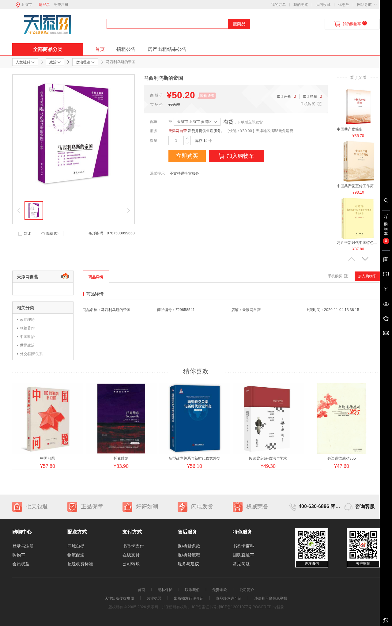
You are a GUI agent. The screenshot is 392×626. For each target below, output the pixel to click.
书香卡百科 (243, 546)
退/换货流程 (189, 554)
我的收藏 (323, 4)
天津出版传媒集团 (119, 598)
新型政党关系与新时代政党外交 (194, 458)
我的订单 (278, 4)
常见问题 (241, 563)
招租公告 (126, 49)
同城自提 (76, 546)
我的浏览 (300, 4)
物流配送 (76, 554)
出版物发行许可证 (188, 598)
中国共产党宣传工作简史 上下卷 (358, 186)
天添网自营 (177, 131)
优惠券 (343, 4)
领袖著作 (27, 328)
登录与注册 (23, 546)
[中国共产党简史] (358, 105)
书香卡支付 (133, 546)
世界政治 (27, 345)
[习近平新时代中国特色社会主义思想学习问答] (358, 218)
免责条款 (219, 590)
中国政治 (27, 337)
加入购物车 (240, 156)
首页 (100, 49)
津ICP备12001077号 (234, 607)
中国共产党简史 (350, 129)
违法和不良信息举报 (270, 598)
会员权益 (20, 563)
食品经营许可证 (229, 598)
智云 (280, 607)
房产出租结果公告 (167, 49)
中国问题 (47, 458)
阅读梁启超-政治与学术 (268, 458)
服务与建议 (188, 563)
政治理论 (27, 319)
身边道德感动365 (341, 458)
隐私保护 (165, 590)
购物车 (18, 554)
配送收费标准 (80, 563)
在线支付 (131, 554)
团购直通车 (243, 554)
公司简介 (246, 590)
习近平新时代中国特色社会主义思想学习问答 (358, 243)
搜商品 (239, 23)
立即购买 (187, 156)
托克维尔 (121, 458)
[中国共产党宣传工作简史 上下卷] (358, 161)
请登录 (44, 4)
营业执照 (154, 598)
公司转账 (131, 563)
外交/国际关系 (31, 354)
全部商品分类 (47, 49)
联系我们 (192, 590)
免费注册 (61, 4)
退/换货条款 (189, 546)
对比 (27, 233)
